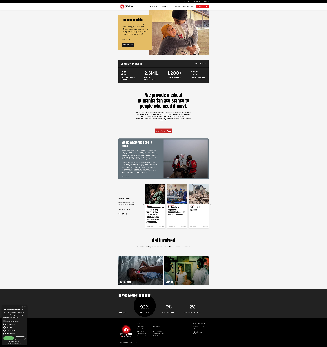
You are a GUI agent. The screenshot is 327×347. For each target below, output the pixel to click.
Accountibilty (141, 329)
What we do (140, 331)
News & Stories (157, 331)
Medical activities (142, 336)
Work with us (196, 1)
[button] (14, 341)
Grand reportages (158, 333)
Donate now (128, 45)
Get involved (187, 6)
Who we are (140, 326)
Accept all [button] (8, 338)
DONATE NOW (163, 130)
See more (125, 176)
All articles (123, 209)
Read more (126, 39)
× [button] (25, 307)
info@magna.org (198, 329)
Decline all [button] (20, 338)
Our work (153, 6)
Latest (175, 6)
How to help (156, 326)
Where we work (141, 333)
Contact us (206, 1)
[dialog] (14, 325)
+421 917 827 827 (198, 326)
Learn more (199, 63)
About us (165, 6)
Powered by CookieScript (14, 343)
